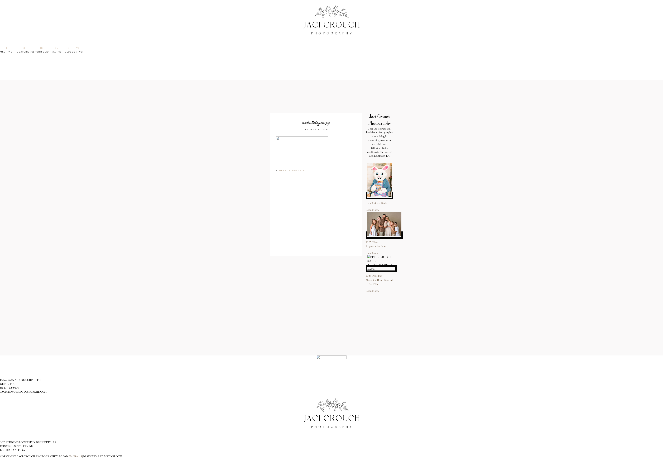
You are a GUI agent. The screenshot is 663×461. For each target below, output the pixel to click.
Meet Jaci (6, 52)
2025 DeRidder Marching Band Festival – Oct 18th (379, 280)
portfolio (42, 52)
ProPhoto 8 (75, 456)
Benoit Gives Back (376, 203)
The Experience (24, 52)
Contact (78, 52)
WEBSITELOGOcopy (292, 170)
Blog (68, 52)
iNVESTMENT (57, 52)
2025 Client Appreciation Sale (376, 244)
